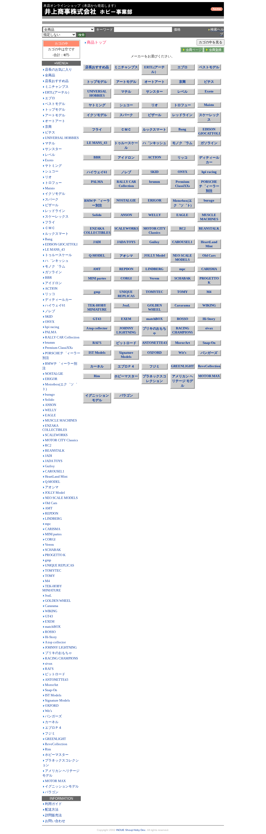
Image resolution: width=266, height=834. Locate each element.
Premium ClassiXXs (59, 348)
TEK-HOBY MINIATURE (52, 588)
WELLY (50, 410)
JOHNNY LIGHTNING (61, 647)
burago (50, 394)
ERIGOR (51, 379)
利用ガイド (53, 804)
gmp (48, 560)
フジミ (50, 733)
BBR (48, 277)
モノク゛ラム (55, 266)
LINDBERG (53, 519)
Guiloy (50, 466)
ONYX (49, 322)
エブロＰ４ (53, 728)
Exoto (49, 160)
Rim (48, 749)
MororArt (51, 685)
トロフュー (53, 183)
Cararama (51, 606)
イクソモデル (55, 194)
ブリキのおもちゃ (58, 653)
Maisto (50, 188)
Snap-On (51, 690)
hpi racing (52, 327)
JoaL (48, 595)
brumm (50, 342)
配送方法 (51, 809)
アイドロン (53, 283)
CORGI (50, 539)
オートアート (55, 121)
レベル (50, 155)
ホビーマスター (57, 755)
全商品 (50, 75)
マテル (50, 143)
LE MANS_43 (55, 249)
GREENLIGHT (55, 739)
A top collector (55, 642)
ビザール (51, 205)
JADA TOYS (53, 461)
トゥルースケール (58, 255)
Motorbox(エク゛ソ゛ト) (182, 203)
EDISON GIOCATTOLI (61, 244)
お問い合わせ (55, 821)
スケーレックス (57, 216)
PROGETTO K (55, 555)
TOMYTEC (53, 570)
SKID (48, 316)
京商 (48, 127)
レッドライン (55, 211)
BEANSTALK (54, 450)
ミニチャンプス (57, 87)
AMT (48, 508)
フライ (50, 222)
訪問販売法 (53, 815)
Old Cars (51, 503)
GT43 (49, 616)
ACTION (51, 288)
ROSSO (50, 632)
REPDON (51, 513)
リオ (48, 177)
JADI (48, 456)
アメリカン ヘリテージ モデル (182, 381)
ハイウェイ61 (55, 305)
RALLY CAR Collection (62, 337)
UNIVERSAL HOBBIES (62, 138)
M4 (47, 581)
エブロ (50, 98)
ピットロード (55, 674)
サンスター (53, 149)
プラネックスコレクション (154, 378)
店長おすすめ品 (57, 81)
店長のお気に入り (58, 69)
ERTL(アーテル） (58, 92)
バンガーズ (53, 716)
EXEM (50, 621)
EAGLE (50, 415)
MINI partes (53, 534)
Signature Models (57, 700)
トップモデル (55, 109)
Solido (49, 400)
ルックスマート (57, 234)
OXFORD (51, 706)
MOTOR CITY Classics (61, 440)
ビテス (50, 132)
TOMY (50, 576)
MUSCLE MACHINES (61, 420)
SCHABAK (53, 550)
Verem (49, 544)
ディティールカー (58, 300)
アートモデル (55, 115)
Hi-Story (51, 637)
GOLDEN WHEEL (58, 601)
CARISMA (52, 529)
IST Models (53, 695)
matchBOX (53, 627)
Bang (48, 239)
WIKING (51, 611)
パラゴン (51, 792)
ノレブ (50, 311)
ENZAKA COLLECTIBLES (54, 428)
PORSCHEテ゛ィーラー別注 (209, 186)
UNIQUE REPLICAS (59, 565)
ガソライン (53, 272)
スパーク (51, 199)
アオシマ (51, 487)
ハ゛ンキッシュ (57, 261)
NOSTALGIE (54, 374)
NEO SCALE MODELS (61, 498)
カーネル (51, 722)
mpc (48, 524)
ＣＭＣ (50, 228)
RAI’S (49, 669)
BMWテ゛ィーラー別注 (97, 203)
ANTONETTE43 (56, 680)
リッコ (50, 294)
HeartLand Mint (56, 476)
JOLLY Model (55, 493)
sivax (48, 663)
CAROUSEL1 (54, 471)
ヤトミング (53, 166)
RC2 (48, 445)
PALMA (50, 332)
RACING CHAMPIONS (61, 658)
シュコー (51, 171)
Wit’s (48, 711)
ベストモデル (55, 104)
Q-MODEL (52, 482)
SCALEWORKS (56, 435)
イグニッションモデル (62, 786)
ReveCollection (56, 744)
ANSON (50, 405)
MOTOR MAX (55, 781)
